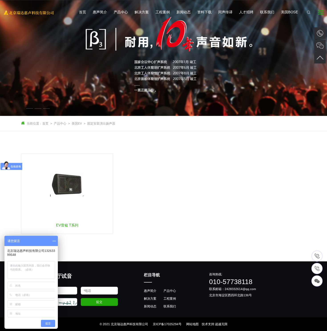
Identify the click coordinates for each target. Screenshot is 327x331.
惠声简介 (150, 291)
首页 (45, 123)
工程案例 (170, 298)
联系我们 (170, 306)
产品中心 (60, 123)
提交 (99, 302)
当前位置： (34, 123)
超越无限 (221, 324)
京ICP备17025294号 (167, 324)
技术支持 (208, 324)
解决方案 (150, 298)
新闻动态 (150, 306)
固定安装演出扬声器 (101, 123)
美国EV (77, 123)
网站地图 (192, 324)
